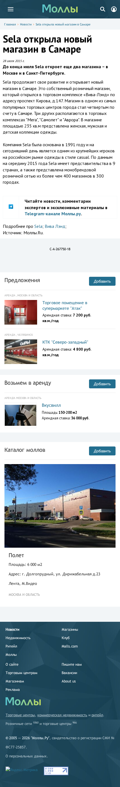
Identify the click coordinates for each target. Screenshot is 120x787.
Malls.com (70, 646)
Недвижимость (18, 638)
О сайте (12, 664)
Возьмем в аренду (27, 382)
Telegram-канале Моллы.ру (53, 213)
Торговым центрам (21, 673)
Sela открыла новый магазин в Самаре (63, 24)
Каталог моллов (24, 449)
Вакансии (69, 673)
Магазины (70, 629)
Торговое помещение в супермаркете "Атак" (64, 305)
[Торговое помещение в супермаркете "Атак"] (20, 312)
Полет (16, 555)
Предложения (22, 280)
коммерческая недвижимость (62, 715)
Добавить (102, 281)
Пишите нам (72, 664)
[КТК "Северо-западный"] (20, 351)
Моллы (11, 655)
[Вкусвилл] (20, 415)
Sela (38, 226)
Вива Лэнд (55, 226)
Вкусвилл (51, 405)
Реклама (13, 689)
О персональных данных (26, 756)
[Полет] (60, 506)
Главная (10, 24)
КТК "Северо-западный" (65, 342)
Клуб (65, 638)
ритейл (97, 715)
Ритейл (11, 646)
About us (69, 681)
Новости (26, 24)
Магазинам (15, 681)
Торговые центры (20, 715)
